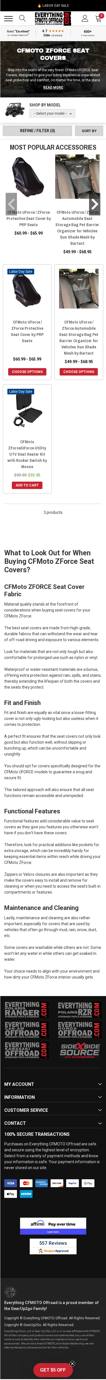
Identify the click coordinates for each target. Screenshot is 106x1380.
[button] (53, 1370)
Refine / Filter (37, 130)
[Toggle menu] (8, 18)
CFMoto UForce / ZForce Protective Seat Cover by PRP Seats (29, 218)
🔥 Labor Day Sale (53, 5)
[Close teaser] (72, 1363)
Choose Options (27, 372)
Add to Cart (27, 485)
